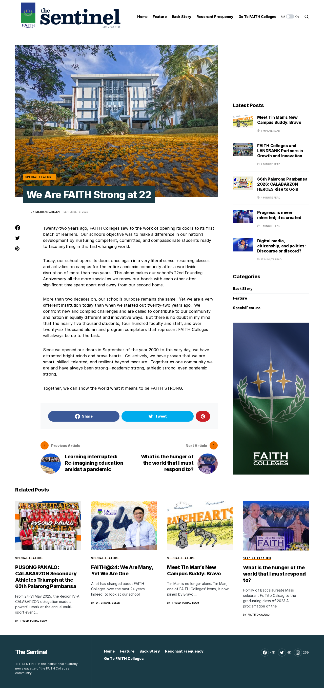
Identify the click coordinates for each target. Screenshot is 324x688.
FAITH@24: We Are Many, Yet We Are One (122, 570)
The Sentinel (31, 652)
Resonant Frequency (184, 651)
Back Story (243, 288)
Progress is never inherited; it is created (279, 215)
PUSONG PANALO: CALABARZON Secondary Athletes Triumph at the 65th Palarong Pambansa (45, 576)
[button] (290, 16)
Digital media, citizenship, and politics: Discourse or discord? (281, 245)
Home (109, 651)
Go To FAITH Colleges (124, 658)
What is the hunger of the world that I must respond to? (274, 573)
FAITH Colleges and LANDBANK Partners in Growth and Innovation (280, 150)
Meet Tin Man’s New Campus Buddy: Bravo (279, 120)
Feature (240, 298)
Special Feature (39, 177)
